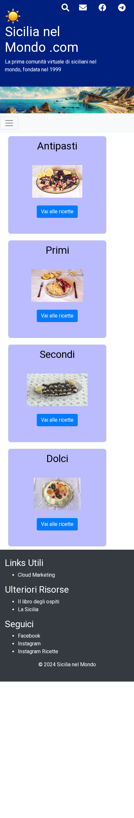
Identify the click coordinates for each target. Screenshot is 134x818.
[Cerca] (65, 7)
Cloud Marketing (36, 575)
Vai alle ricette (57, 211)
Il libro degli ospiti (38, 602)
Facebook (29, 636)
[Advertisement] (67, 749)
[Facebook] (102, 7)
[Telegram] (122, 7)
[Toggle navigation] (9, 123)
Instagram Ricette (38, 651)
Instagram (29, 644)
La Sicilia (28, 609)
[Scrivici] (83, 7)
